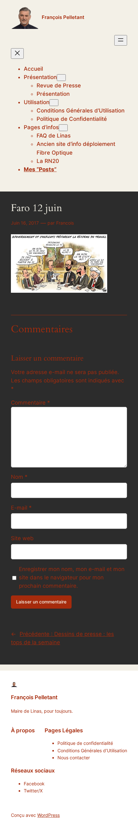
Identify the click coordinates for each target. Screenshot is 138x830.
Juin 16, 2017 (25, 223)
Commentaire (30, 402)
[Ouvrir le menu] (120, 40)
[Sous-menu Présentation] (61, 77)
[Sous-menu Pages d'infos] (63, 127)
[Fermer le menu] (17, 53)
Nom (19, 477)
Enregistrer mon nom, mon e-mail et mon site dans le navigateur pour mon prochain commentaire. (72, 577)
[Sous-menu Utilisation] (53, 102)
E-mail (21, 507)
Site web (22, 538)
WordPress (48, 815)
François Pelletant (63, 17)
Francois (65, 223)
